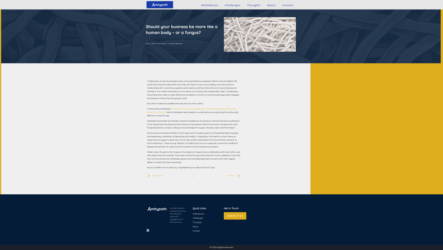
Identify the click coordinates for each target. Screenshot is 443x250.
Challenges (232, 5)
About (271, 5)
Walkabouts (209, 5)
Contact (288, 5)
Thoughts (253, 5)
